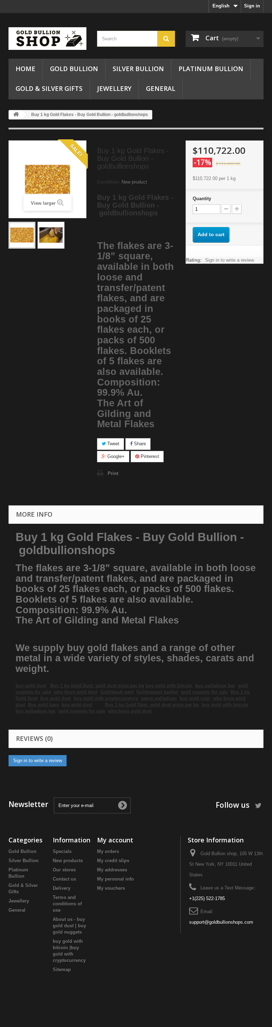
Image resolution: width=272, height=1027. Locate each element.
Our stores (64, 869)
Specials (62, 851)
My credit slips (113, 860)
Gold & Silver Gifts (49, 88)
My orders (108, 851)
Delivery (61, 888)
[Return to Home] (16, 114)
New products (68, 860)
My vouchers (111, 888)
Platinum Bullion (210, 68)
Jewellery (114, 88)
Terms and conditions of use (67, 904)
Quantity (202, 198)
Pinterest (149, 456)
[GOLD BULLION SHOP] (47, 38)
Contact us (64, 879)
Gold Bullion (74, 68)
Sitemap (62, 969)
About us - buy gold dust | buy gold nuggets (69, 926)
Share (139, 443)
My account (115, 840)
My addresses (112, 869)
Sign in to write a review (229, 260)
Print (113, 473)
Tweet (112, 443)
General (160, 88)
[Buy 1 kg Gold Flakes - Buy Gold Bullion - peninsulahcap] (22, 235)
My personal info (115, 879)
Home (25, 68)
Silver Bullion (138, 68)
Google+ (115, 456)
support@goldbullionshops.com (221, 922)
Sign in (252, 5)
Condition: (108, 182)
